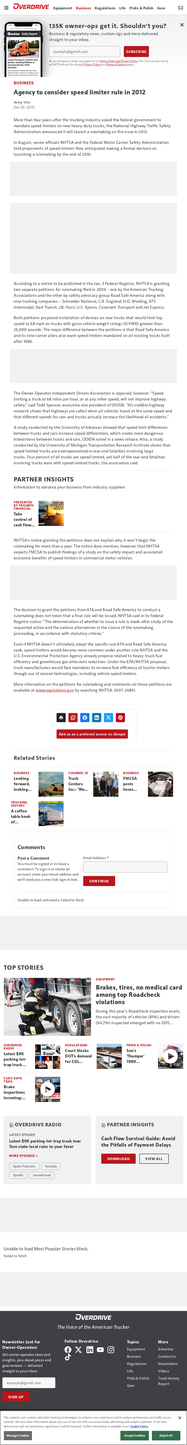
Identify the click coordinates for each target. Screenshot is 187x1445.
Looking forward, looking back (22, 784)
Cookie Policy (139, 1426)
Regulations (76, 1045)
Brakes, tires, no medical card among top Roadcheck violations (139, 995)
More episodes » (23, 1156)
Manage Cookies (18, 1435)
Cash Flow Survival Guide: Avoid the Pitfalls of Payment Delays (138, 1141)
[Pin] (120, 717)
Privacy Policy (92, 64)
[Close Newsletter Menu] (182, 25)
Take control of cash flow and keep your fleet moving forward (23, 520)
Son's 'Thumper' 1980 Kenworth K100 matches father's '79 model (140, 1056)
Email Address (96, 858)
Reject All (166, 1435)
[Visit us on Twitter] (79, 1349)
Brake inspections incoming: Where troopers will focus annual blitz (15, 1092)
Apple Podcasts (24, 1166)
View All (154, 1158)
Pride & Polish (139, 1045)
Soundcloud (42, 1175)
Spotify (18, 1175)
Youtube (51, 1166)
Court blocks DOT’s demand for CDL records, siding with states (78, 1056)
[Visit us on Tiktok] (68, 1356)
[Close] (180, 1418)
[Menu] (6, 7)
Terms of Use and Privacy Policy (119, 61)
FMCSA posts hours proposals (132, 784)
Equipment (105, 979)
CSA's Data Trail (13, 1079)
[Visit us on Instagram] (110, 1349)
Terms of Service (116, 64)
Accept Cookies (134, 1435)
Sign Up (15, 1397)
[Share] (84, 717)
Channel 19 (78, 773)
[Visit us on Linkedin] (89, 1349)
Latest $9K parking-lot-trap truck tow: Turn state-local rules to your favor (15, 1059)
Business (24, 82)
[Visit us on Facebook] (68, 1349)
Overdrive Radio (13, 1046)
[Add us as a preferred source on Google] (73, 717)
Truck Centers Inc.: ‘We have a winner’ (76, 784)
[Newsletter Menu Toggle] (180, 7)
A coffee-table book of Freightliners (23, 817)
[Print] (61, 717)
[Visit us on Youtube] (100, 1349)
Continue (99, 881)
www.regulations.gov (55, 690)
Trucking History (19, 803)
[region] (93, 1428)
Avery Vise (22, 102)
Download (118, 1158)
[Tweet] (108, 717)
